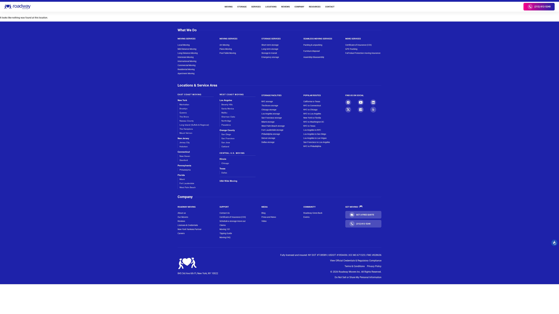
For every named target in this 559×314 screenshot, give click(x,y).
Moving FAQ (225, 237)
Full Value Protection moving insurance (362, 53)
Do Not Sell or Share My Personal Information (358, 277)
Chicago (225, 163)
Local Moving (184, 45)
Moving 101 (225, 229)
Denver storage (268, 138)
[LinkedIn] (373, 102)
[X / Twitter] (348, 110)
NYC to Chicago (310, 109)
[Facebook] (361, 110)
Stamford (183, 160)
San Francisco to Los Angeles (316, 142)
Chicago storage (268, 109)
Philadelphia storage (270, 134)
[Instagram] (348, 102)
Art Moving (224, 45)
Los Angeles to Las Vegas (315, 138)
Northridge (226, 120)
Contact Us (225, 213)
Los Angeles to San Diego (314, 134)
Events (306, 217)
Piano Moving (226, 49)
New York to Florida (312, 118)
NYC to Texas (309, 126)
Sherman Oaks (228, 116)
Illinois (223, 159)
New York (182, 100)
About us (182, 213)
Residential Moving (186, 69)
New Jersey (183, 138)
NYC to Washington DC (313, 122)
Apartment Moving (186, 73)
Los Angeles (226, 100)
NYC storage (267, 101)
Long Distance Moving (188, 53)
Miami (182, 179)
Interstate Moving (186, 57)
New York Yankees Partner (189, 229)
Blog (263, 213)
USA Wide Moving (228, 180)
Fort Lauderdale (186, 183)
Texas (222, 168)
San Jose (225, 142)
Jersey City (184, 142)
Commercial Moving (187, 65)
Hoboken (183, 146)
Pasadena (226, 124)
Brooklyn (183, 108)
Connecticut (184, 151)
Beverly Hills (227, 104)
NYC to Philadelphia (312, 146)
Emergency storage (270, 57)
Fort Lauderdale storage (272, 130)
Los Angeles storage (270, 114)
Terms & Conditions (355, 266)
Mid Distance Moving (187, 49)
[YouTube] (361, 102)
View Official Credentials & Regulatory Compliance (355, 260)
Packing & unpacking (312, 45)
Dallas (224, 172)
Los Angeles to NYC (312, 130)
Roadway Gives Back (312, 213)
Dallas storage (267, 142)
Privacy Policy (374, 266)
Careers (181, 233)
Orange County (227, 130)
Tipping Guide (226, 233)
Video (264, 221)
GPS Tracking (351, 49)
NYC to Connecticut (312, 105)
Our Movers (183, 217)
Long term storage (269, 49)
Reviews (181, 221)
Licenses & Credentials (188, 225)
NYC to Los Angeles (312, 114)
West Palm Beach (187, 187)
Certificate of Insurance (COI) (358, 45)
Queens (183, 112)
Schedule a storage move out (233, 221)
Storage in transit (269, 53)
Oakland (225, 146)
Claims (223, 225)
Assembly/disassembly (313, 57)
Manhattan (184, 104)
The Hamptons (186, 128)
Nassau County (186, 120)
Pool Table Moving (228, 53)
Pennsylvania (184, 165)
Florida (181, 175)
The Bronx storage (269, 105)
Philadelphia (185, 169)
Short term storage (269, 45)
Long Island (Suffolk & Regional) (194, 124)
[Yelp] (373, 110)
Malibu (224, 112)
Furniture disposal (311, 51)
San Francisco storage (271, 118)
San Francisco (228, 138)
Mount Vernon (185, 133)
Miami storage (267, 122)
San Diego (226, 134)
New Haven (184, 156)
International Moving (187, 61)
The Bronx (184, 116)
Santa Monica (227, 108)
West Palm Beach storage (273, 126)
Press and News (268, 217)
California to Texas (311, 101)
